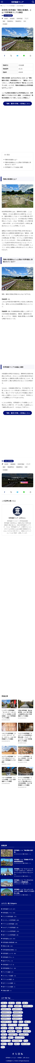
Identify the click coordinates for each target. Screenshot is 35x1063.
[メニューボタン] (2, 2)
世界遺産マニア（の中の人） (17, 518)
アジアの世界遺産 (9, 916)
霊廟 (17, 1044)
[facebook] (13, 1054)
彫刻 (18, 1003)
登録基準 (18, 1006)
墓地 (10, 1037)
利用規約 (20, 1057)
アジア (26, 18)
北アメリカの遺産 (9, 983)
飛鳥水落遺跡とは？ (11, 159)
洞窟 (3, 1025)
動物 (27, 1022)
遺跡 (4, 21)
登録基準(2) (10, 21)
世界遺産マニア (17, 2)
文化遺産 (5, 24)
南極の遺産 (7, 990)
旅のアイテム (8, 961)
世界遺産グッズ (8, 964)
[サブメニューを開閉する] (32, 916)
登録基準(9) (17, 1018)
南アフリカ (12, 1025)
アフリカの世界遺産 (10, 924)
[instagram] (19, 1054)
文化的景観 (23, 1034)
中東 (11, 1003)
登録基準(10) (6, 1022)
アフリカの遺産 (8, 979)
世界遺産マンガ (9, 909)
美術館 (19, 1028)
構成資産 (12, 18)
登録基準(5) (17, 1012)
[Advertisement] (17, 129)
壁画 (3, 1037)
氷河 (26, 1028)
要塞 (3, 1044)
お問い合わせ (26, 1057)
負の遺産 (11, 1031)
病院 (3, 1031)
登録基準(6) (5, 1015)
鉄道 (10, 1006)
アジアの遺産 (8, 972)
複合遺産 (26, 1031)
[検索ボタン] (33, 2)
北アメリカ (19, 1037)
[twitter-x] (16, 1054)
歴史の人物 (8, 946)
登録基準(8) (5, 1018)
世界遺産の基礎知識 (10, 942)
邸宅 (3, 1006)
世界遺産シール (9, 913)
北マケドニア (5, 1040)
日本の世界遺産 (8, 15)
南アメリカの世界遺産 (10, 935)
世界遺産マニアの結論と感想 (14, 167)
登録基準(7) (17, 1015)
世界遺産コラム (8, 957)
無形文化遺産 (17, 1040)
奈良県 (6, 18)
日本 (25, 21)
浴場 (10, 1044)
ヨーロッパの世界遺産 (11, 920)
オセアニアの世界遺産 (10, 927)
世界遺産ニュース (9, 953)
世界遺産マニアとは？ (11, 1057)
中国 (4, 1003)
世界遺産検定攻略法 (10, 950)
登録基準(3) (18, 21)
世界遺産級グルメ (9, 968)
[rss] (22, 1054)
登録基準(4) (6, 1012)
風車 (19, 1031)
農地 (11, 1028)
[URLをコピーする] (30, 55)
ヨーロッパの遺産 (9, 976)
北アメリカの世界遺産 (11, 931)
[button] (4, 55)
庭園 (25, 1003)
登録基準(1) (27, 1006)
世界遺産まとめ (9, 938)
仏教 (4, 1034)
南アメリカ (23, 1025)
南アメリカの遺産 (9, 987)
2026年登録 (19, 18)
